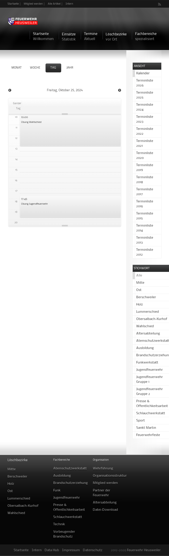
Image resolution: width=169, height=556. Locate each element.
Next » (119, 90)
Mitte (140, 282)
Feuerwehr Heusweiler (144, 550)
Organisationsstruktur (110, 475)
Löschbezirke (116, 37)
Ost (138, 290)
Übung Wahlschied (31, 122)
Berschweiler (146, 297)
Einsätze (69, 37)
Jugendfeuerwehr (149, 369)
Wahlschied (145, 326)
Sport (140, 420)
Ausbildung (145, 348)
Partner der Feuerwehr (101, 493)
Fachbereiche (146, 36)
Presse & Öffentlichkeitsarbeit (69, 507)
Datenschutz (92, 550)
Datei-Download (105, 509)
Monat (16, 67)
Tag (53, 67)
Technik (59, 524)
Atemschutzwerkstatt (70, 468)
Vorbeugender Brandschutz (64, 534)
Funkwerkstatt (147, 362)
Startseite (13, 4)
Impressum (71, 550)
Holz (139, 304)
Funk (57, 490)
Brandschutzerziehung (70, 483)
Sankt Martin (146, 427)
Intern (69, 4)
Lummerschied (147, 311)
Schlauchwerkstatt (150, 413)
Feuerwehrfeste (148, 435)
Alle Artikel (54, 4)
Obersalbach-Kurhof (151, 319)
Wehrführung (103, 468)
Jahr (69, 67)
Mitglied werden (33, 4)
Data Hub (52, 550)
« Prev (9, 90)
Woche (35, 67)
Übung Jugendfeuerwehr (34, 204)
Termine (90, 36)
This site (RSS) (160, 4)
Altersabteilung (148, 333)
